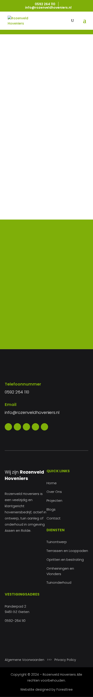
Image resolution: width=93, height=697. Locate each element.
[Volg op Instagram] (26, 426)
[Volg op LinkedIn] (44, 426)
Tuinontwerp (56, 541)
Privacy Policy (65, 659)
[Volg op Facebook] (8, 426)
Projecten (54, 500)
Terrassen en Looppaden (67, 550)
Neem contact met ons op (46, 333)
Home (51, 483)
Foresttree (64, 689)
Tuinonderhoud (58, 582)
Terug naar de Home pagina (42, 156)
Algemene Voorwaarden (24, 659)
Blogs (51, 509)
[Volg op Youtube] (35, 426)
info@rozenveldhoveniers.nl (32, 412)
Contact (53, 518)
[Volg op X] (17, 426)
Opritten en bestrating (65, 559)
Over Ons (54, 491)
